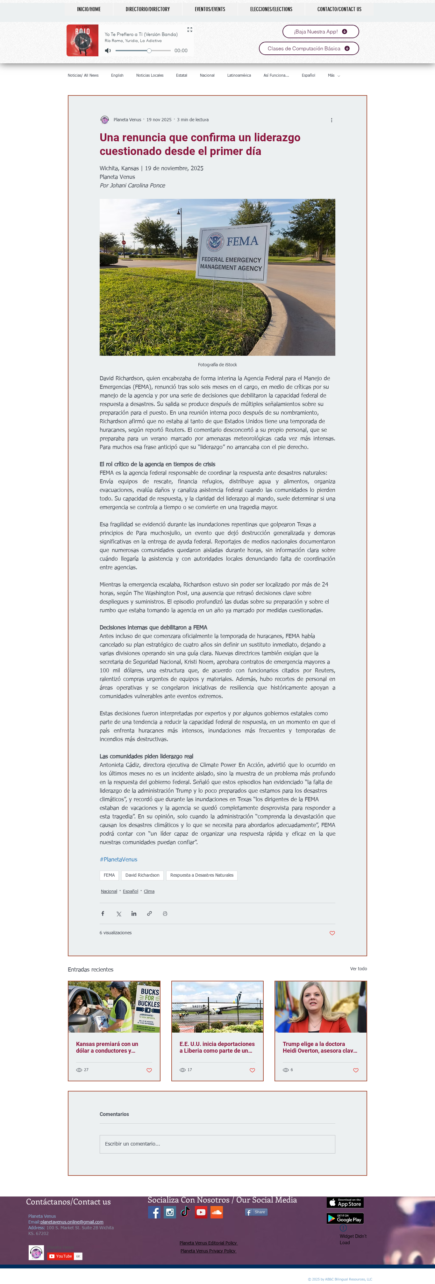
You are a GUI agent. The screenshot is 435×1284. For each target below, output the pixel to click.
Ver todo (358, 969)
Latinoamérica (239, 76)
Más (331, 76)
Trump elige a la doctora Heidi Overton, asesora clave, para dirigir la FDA (320, 1047)
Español (308, 76)
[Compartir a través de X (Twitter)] (118, 913)
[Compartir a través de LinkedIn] (134, 913)
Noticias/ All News (83, 76)
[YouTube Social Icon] (201, 1212)
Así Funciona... (276, 76)
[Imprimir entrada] (165, 913)
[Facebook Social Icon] (154, 1212)
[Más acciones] (331, 120)
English (117, 76)
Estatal (181, 76)
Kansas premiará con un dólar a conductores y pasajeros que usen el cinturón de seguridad (107, 1047)
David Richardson (142, 875)
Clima (149, 891)
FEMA (109, 875)
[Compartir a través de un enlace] (149, 913)
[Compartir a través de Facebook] (103, 913)
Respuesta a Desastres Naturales (201, 875)
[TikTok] (185, 1212)
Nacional (207, 76)
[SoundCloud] (216, 1212)
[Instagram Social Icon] (170, 1212)
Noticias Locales (149, 76)
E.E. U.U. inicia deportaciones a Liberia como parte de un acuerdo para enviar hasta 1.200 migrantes (217, 1047)
